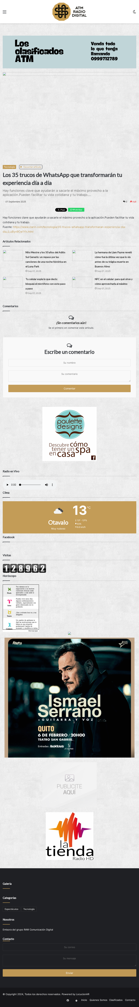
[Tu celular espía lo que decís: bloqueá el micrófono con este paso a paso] (13, 282)
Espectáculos (11, 909)
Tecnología (9, 167)
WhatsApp (77, 209)
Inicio (84, 999)
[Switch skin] (134, 13)
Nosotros (8, 919)
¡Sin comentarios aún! (71, 323)
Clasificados (116, 999)
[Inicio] (69, 12)
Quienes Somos (98, 999)
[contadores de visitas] (24, 572)
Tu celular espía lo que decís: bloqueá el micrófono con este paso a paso (46, 283)
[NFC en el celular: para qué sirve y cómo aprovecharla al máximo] (82, 282)
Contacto (8, 938)
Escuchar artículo (32, 167)
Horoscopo (33, 631)
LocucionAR (82, 994)
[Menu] (4, 13)
